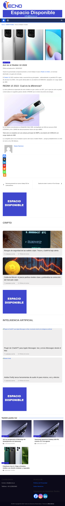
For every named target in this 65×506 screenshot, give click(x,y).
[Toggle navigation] (8, 20)
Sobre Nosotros (38, 486)
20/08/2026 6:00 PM (41, 443)
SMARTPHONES (6, 62)
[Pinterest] (4, 165)
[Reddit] (4, 168)
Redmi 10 (7, 77)
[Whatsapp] (4, 171)
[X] (4, 159)
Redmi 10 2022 (45, 72)
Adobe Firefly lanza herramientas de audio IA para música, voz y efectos (31, 377)
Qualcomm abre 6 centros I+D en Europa (48, 183)
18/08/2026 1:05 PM (9, 470)
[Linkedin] (4, 162)
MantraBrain (51, 504)
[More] (5, 175)
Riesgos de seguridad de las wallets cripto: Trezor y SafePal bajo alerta (31, 251)
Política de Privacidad (40, 483)
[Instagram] (40, 496)
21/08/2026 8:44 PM (9, 443)
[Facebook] (4, 156)
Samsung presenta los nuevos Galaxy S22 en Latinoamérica (17, 184)
